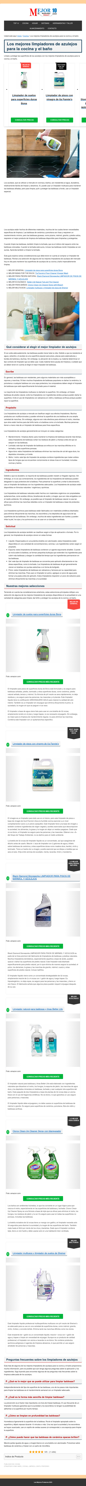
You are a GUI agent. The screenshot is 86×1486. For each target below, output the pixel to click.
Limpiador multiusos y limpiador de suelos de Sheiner (39, 1253)
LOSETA (38, 1466)
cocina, (25, 1466)
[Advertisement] (43, 211)
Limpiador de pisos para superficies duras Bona (44, 270)
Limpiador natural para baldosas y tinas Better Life (38, 1009)
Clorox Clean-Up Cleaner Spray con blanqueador (37, 1131)
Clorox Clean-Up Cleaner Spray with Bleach (45, 285)
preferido (45, 1466)
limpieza (32, 1466)
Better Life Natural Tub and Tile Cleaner (43, 282)
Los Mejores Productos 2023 (43, 1482)
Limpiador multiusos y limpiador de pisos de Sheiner (47, 287)
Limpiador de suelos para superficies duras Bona (37, 614)
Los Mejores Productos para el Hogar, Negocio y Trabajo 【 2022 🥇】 (43, 12)
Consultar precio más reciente (43, 681)
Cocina (17, 1464)
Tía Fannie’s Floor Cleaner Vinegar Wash (51, 273)
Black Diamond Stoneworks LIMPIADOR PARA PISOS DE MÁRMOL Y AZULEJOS (41, 877)
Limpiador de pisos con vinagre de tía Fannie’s (36, 743)
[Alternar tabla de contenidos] (77, 1457)
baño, (20, 1466)
